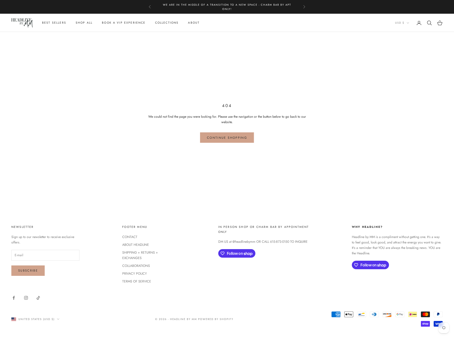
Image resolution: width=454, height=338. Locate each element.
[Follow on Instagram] (26, 297)
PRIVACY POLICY (134, 273)
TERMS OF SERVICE (136, 281)
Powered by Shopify (215, 319)
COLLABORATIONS (136, 265)
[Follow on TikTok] (38, 297)
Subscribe (28, 270)
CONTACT (129, 236)
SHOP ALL (84, 23)
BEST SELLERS (54, 23)
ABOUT (194, 23)
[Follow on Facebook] (13, 297)
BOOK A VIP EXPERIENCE (123, 23)
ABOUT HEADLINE (135, 244)
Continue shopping (227, 137)
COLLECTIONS (167, 23)
